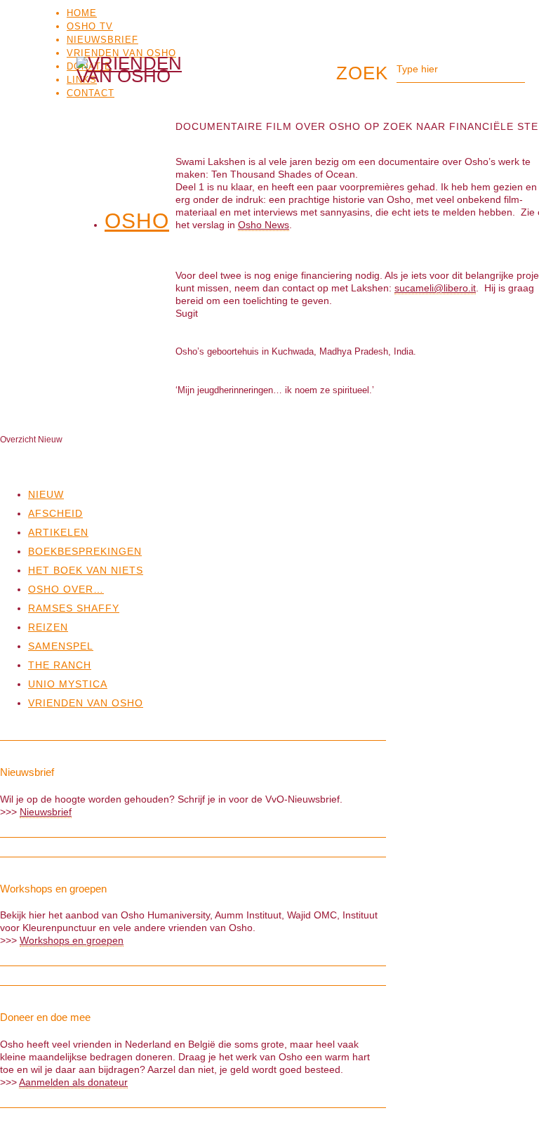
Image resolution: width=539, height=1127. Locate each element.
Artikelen (58, 532)
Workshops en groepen (72, 940)
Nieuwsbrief (102, 39)
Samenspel (60, 646)
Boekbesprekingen (85, 551)
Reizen (48, 627)
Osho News (263, 224)
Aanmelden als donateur (73, 1082)
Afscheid (55, 513)
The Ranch (59, 665)
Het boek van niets (85, 570)
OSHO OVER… (66, 589)
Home (82, 13)
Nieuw (46, 494)
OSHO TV (90, 26)
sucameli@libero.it (435, 288)
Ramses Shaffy (73, 608)
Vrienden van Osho (121, 53)
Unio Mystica (67, 684)
